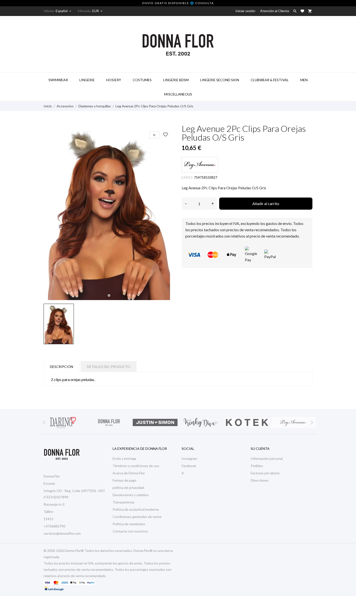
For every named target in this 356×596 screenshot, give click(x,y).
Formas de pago (124, 480)
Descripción (61, 367)
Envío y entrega (124, 458)
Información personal (267, 458)
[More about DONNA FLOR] (109, 422)
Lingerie (87, 80)
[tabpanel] (109, 213)
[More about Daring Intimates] (63, 422)
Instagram (189, 458)
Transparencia (123, 502)
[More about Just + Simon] (155, 422)
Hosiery (113, 80)
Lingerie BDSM (176, 80)
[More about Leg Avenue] (293, 422)
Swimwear (58, 80)
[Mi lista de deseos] (302, 11)
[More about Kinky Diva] (201, 422)
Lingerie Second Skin (219, 80)
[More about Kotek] (247, 422)
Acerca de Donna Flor (129, 473)
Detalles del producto (108, 367)
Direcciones (260, 480)
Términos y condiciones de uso (136, 466)
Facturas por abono (265, 473)
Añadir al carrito (265, 203)
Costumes (142, 80)
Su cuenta (260, 448)
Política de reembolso (129, 524)
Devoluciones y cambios (131, 495)
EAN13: (187, 177)
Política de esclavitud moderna (136, 509)
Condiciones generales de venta (137, 517)
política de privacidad (128, 487)
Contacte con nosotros (130, 531)
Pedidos (257, 466)
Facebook (189, 466)
